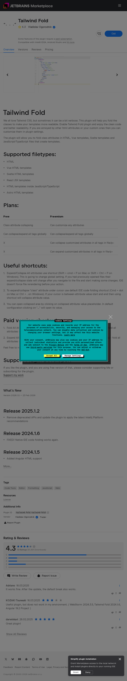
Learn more (69, 335)
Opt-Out (85, 350)
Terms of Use (80, 345)
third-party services (41, 347)
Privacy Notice (56, 345)
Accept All (51, 355)
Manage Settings (73, 355)
